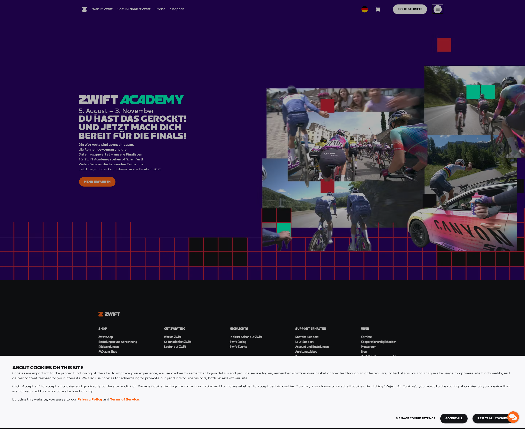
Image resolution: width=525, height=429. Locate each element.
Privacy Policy (90, 400)
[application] (513, 417)
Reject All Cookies (492, 418)
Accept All (454, 418)
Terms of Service (124, 400)
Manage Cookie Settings (415, 418)
